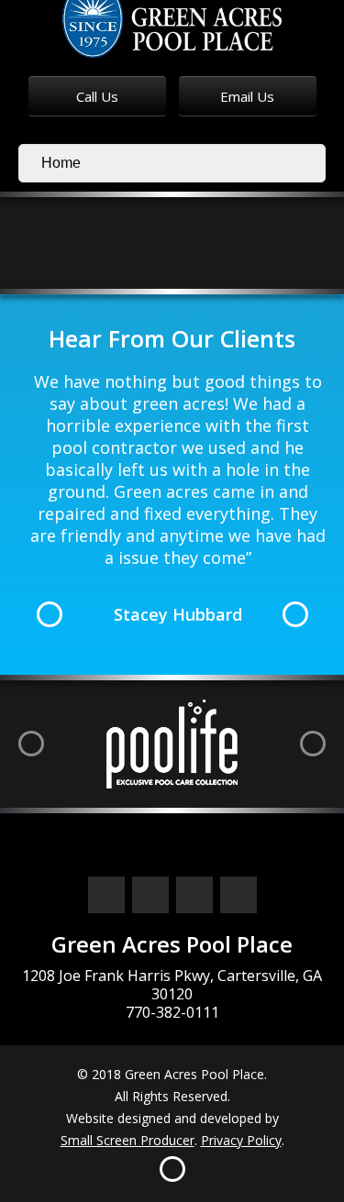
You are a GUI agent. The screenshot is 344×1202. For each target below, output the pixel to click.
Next (295, 614)
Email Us (247, 96)
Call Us (97, 96)
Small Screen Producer (127, 1140)
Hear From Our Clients (172, 338)
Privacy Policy (241, 1140)
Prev (49, 614)
